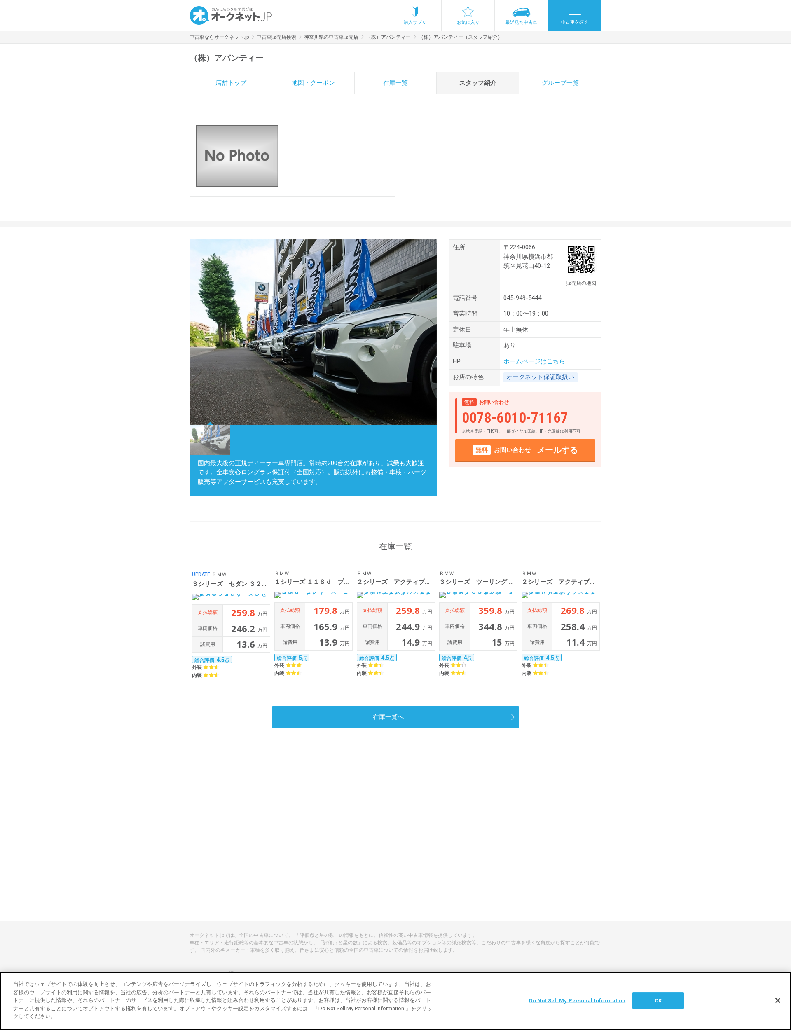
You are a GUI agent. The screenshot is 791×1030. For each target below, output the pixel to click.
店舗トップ (230, 83)
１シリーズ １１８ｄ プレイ (315, 581)
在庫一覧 (395, 83)
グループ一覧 (560, 83)
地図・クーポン (313, 83)
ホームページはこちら (534, 361)
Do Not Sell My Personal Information (577, 1000)
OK (658, 1000)
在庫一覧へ (388, 717)
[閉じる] (778, 1000)
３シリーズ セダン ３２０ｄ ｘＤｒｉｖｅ (254, 584)
